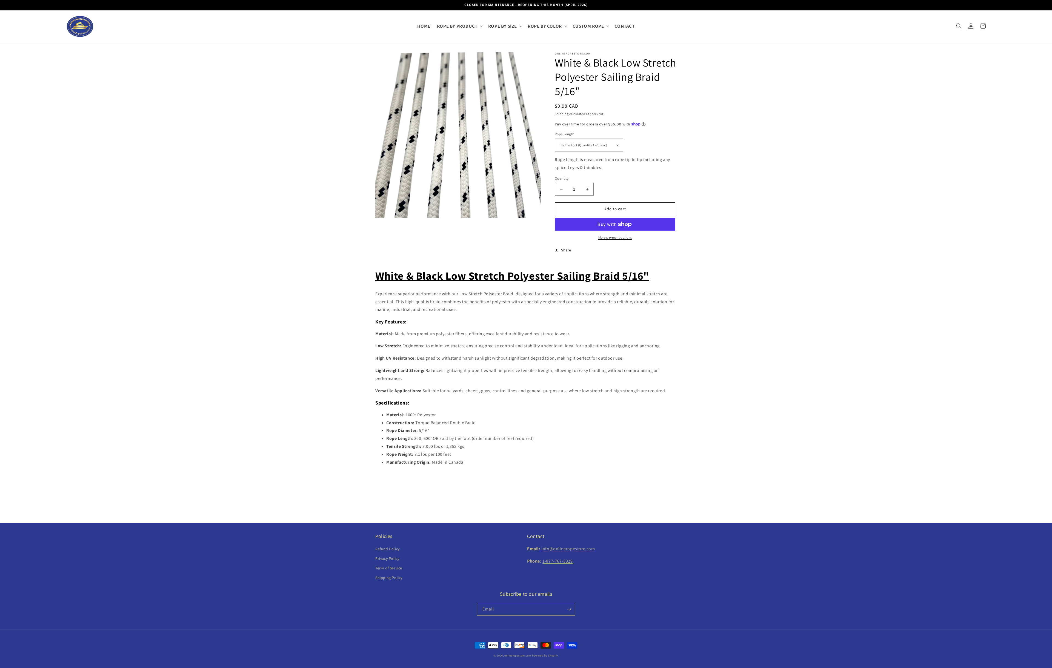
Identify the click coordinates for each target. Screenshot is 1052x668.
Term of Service (388, 568)
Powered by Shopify (545, 655)
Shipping (562, 114)
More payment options (615, 237)
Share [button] (566, 250)
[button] (459, 26)
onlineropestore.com (517, 655)
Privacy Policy (387, 558)
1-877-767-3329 (557, 561)
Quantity (561, 178)
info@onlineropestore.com (568, 549)
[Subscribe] (569, 609)
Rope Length (564, 134)
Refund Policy (387, 548)
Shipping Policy (388, 577)
